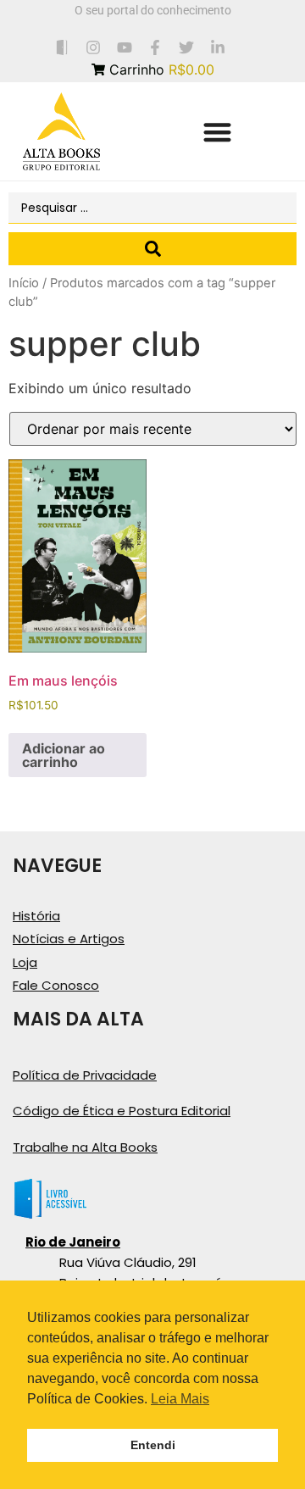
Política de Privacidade (85, 1075)
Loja (25, 962)
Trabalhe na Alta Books (85, 1147)
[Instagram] (92, 47)
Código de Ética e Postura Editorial (121, 1111)
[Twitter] (187, 47)
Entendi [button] (152, 1445)
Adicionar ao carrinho (63, 755)
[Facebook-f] (155, 47)
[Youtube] (124, 47)
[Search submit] (152, 248)
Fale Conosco (56, 985)
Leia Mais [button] (180, 1399)
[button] (217, 131)
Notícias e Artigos (69, 938)
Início (23, 283)
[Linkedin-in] (218, 47)
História (36, 916)
